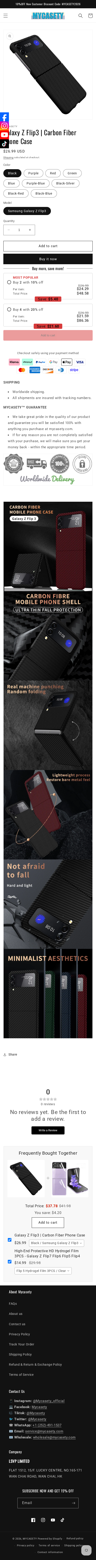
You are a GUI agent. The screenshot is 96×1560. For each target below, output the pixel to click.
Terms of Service (21, 1374)
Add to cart (48, 335)
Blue (11, 183)
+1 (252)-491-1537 (47, 1425)
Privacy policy (25, 1545)
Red (53, 173)
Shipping (8, 157)
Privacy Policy (19, 1334)
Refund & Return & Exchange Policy (35, 1364)
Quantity (9, 221)
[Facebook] (4, 116)
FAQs (13, 1303)
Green (72, 173)
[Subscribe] (73, 1503)
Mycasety (39, 1407)
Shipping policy (73, 1545)
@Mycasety (36, 1413)
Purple (33, 173)
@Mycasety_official (49, 1401)
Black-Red (16, 193)
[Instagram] (4, 125)
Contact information (50, 1552)
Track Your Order (21, 1344)
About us (16, 1314)
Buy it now (48, 259)
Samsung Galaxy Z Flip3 (27, 211)
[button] (5, 16)
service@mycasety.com (44, 1431)
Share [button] (12, 1054)
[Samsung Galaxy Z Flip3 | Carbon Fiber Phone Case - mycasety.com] (48, 1041)
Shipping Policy (20, 1354)
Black (12, 173)
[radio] (48, 287)
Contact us (17, 1324)
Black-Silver (65, 183)
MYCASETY (30, 1538)
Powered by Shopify (50, 1538)
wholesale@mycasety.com (54, 1437)
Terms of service (49, 1545)
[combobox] (56, 1243)
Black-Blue (43, 193)
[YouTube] (4, 134)
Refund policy (75, 1538)
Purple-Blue (36, 183)
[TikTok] (4, 143)
